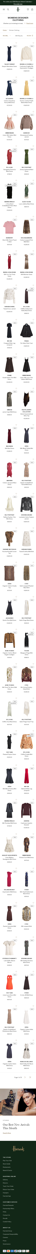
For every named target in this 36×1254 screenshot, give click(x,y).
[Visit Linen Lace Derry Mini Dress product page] (9, 971)
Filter (29, 35)
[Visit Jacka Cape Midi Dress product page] (9, 388)
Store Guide (6, 1164)
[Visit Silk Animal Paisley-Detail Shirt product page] (26, 664)
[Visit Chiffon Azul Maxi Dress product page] (9, 698)
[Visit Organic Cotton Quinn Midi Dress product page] (9, 1040)
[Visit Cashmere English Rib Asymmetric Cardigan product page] (26, 43)
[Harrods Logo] (18, 1148)
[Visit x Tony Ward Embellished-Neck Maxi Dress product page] (9, 180)
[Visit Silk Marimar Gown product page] (26, 251)
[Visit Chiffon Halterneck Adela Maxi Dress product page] (26, 285)
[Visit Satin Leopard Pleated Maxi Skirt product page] (26, 562)
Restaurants (6, 1167)
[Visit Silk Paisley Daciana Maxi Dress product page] (26, 937)
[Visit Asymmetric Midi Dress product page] (9, 868)
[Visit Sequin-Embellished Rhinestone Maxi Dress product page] (9, 1006)
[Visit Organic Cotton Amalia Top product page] (9, 562)
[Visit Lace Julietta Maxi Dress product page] (26, 180)
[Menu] (4, 9)
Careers (5, 1237)
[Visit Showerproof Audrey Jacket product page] (26, 112)
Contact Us (6, 1215)
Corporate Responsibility (10, 1234)
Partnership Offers (8, 1208)
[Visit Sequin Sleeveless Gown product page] (9, 43)
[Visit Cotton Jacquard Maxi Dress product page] (9, 459)
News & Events (7, 1170)
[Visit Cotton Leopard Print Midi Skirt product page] (26, 216)
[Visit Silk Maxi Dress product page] (9, 425)
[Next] (25, 1077)
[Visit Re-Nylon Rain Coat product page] (26, 320)
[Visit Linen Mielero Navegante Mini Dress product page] (9, 834)
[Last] (30, 1077)
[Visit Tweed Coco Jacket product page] (9, 285)
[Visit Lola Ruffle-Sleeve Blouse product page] (9, 937)
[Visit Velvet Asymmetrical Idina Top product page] (26, 388)
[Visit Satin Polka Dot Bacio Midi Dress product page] (26, 1040)
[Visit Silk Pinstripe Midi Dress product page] (9, 800)
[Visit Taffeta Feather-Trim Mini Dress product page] (9, 494)
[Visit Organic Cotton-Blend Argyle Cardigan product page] (9, 629)
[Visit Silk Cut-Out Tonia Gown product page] (9, 251)
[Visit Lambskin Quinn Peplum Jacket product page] (26, 494)
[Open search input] (8, 9)
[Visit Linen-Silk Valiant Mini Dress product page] (9, 112)
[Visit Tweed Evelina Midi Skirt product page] (26, 528)
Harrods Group (7, 1231)
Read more (29, 23)
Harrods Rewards (8, 1205)
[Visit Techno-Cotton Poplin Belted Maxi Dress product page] (26, 77)
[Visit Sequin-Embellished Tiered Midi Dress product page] (26, 459)
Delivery (5, 1179)
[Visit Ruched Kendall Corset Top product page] (9, 528)
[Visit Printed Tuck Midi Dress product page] (26, 834)
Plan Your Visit (7, 1160)
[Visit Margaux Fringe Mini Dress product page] (26, 629)
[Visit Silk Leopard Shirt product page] (26, 903)
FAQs (4, 1212)
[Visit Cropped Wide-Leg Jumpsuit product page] (9, 320)
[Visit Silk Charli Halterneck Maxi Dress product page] (26, 868)
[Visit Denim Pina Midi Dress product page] (9, 597)
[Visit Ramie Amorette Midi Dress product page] (9, 903)
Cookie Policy (7, 1221)
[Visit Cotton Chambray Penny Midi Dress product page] (9, 77)
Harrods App (7, 1196)
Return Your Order (8, 1189)
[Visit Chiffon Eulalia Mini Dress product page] (26, 731)
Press (4, 1241)
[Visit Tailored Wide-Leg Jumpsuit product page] (26, 765)
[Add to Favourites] (16, 43)
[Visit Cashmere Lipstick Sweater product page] (26, 800)
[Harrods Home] (18, 9)
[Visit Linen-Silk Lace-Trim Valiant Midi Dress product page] (26, 354)
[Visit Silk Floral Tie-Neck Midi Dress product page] (9, 664)
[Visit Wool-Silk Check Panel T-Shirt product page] (9, 216)
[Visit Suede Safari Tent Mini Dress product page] (9, 354)
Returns (5, 1183)
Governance (6, 1244)
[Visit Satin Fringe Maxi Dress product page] (26, 597)
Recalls (5, 1218)
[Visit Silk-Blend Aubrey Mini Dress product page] (9, 765)
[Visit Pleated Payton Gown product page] (9, 731)
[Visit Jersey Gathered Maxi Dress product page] (26, 146)
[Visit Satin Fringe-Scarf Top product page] (26, 698)
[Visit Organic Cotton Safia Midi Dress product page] (26, 1006)
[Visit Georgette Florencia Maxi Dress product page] (9, 146)
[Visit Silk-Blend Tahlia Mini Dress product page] (26, 425)
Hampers (6, 1193)
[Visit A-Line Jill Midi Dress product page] (26, 971)
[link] (18, 1102)
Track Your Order (8, 1186)
